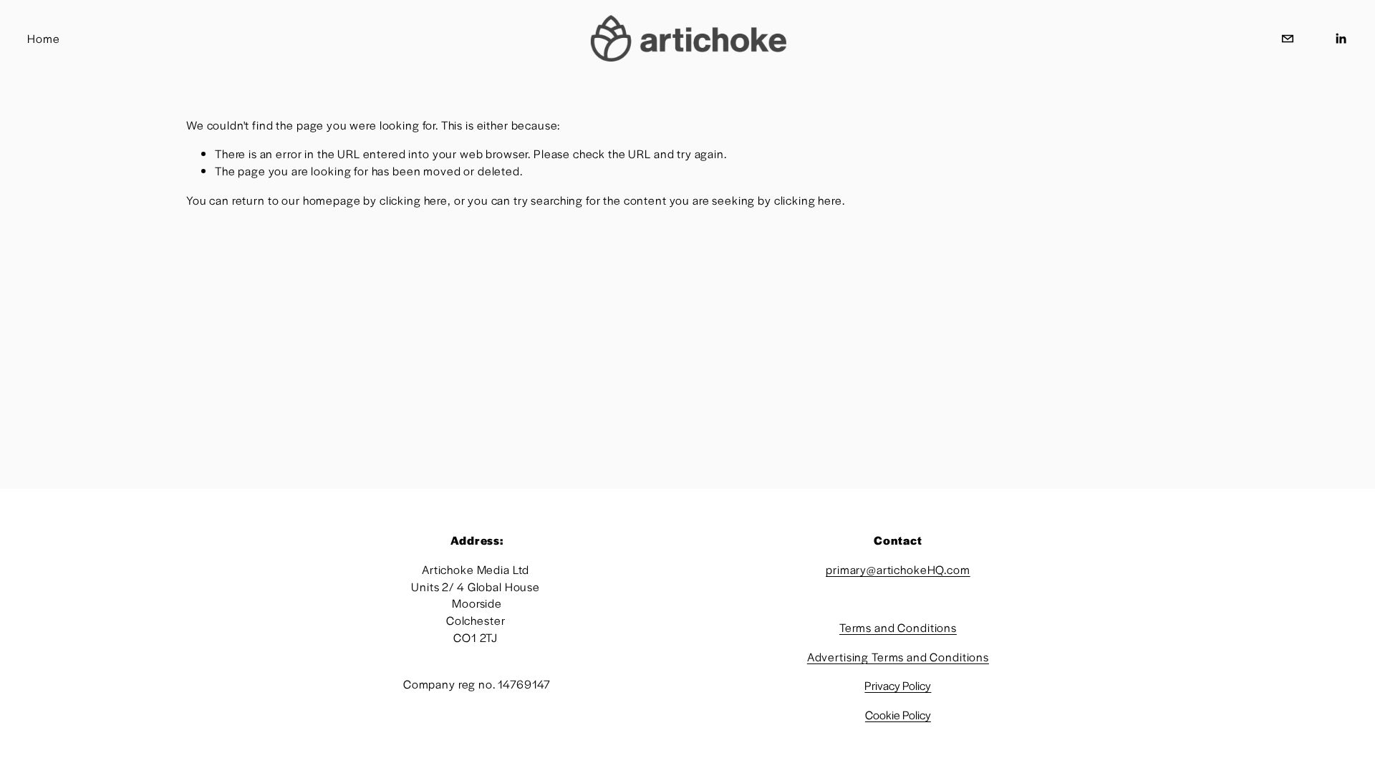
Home (43, 38)
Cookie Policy (898, 715)
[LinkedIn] (1340, 38)
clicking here (414, 200)
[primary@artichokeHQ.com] (1287, 38)
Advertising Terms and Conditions (898, 656)
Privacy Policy (897, 686)
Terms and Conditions (898, 627)
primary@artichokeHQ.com (898, 569)
